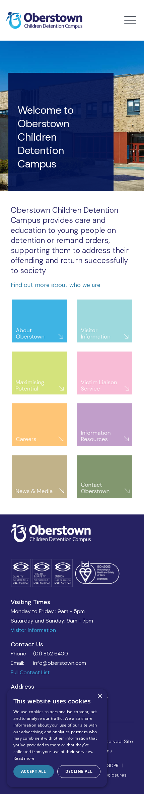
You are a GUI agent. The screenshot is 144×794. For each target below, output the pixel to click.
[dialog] (57, 738)
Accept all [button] (33, 771)
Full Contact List (30, 672)
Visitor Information (33, 630)
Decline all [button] (78, 771)
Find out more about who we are (55, 285)
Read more (24, 758)
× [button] (99, 696)
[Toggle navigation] (131, 20)
